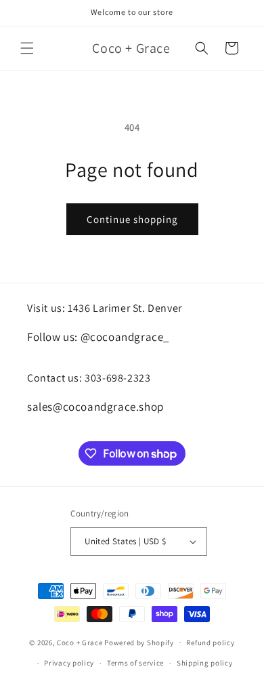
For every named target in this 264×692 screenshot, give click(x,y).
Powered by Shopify (139, 642)
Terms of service (135, 663)
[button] (27, 48)
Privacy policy (69, 663)
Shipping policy (205, 663)
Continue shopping (132, 219)
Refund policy (210, 642)
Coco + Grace (79, 642)
